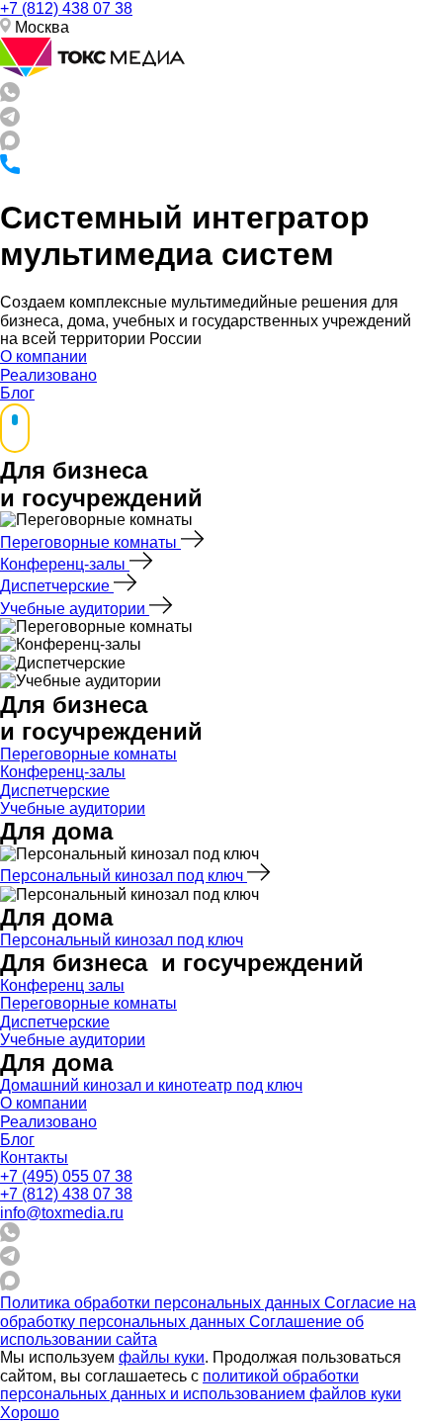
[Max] (10, 144)
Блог (17, 393)
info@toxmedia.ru (62, 1212)
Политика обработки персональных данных (162, 1302)
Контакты (34, 1157)
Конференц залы (62, 985)
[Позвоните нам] (10, 168)
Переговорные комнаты (90, 542)
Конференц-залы (64, 564)
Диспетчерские (57, 586)
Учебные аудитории (74, 608)
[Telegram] (10, 121)
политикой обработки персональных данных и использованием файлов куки (200, 1385)
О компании (43, 356)
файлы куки (162, 1357)
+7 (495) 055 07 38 (66, 1176)
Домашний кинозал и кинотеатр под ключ (151, 1085)
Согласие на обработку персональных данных (208, 1311)
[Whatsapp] (10, 96)
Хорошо (29, 1412)
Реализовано (48, 375)
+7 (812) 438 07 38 (66, 8)
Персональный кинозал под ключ (123, 875)
